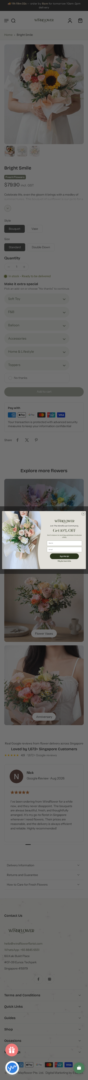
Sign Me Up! (64, 556)
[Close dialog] (83, 514)
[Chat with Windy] (79, 1068)
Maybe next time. (64, 561)
